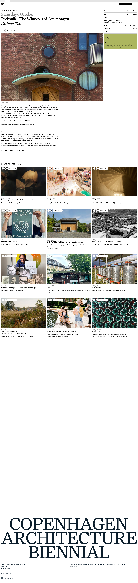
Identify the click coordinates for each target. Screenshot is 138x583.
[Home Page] (2, 4)
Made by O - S (74, 566)
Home (3, 10)
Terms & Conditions (119, 564)
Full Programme (11, 10)
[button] (134, 4)
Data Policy (109, 564)
